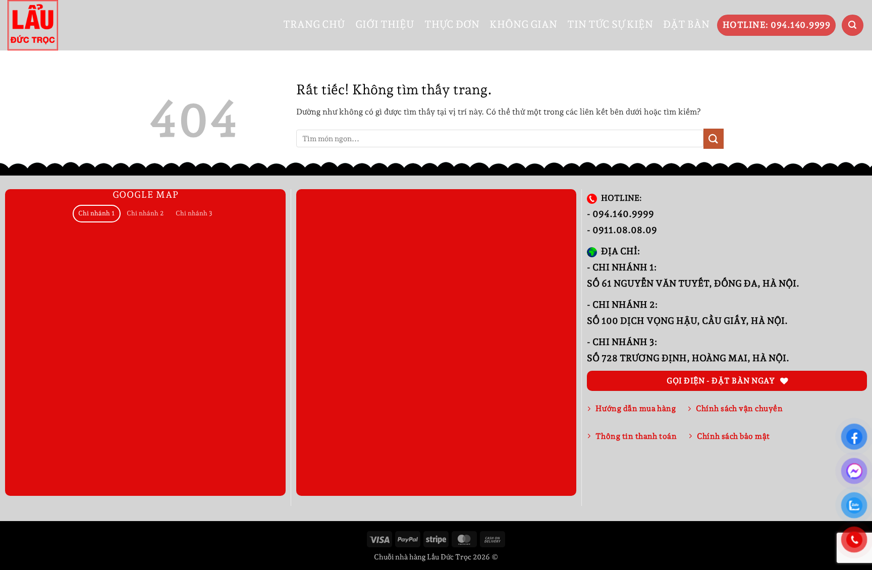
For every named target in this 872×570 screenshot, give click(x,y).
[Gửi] (713, 138)
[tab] (97, 213)
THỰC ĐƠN (451, 24)
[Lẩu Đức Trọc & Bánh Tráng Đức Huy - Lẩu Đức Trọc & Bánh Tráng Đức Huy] (33, 25)
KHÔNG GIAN (523, 24)
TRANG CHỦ (314, 24)
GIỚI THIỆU (384, 24)
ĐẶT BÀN (686, 24)
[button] (852, 25)
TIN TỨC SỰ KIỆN (610, 24)
